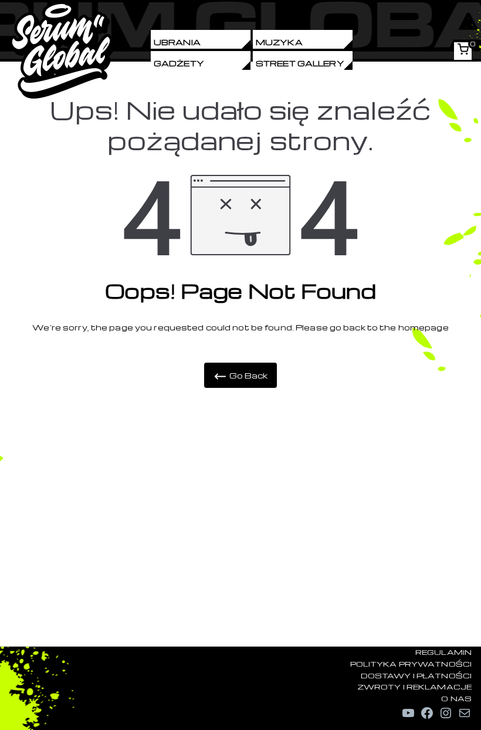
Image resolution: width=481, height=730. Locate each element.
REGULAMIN (443, 652)
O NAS (456, 698)
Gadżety (179, 63)
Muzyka (279, 42)
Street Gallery (300, 63)
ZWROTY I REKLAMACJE (414, 686)
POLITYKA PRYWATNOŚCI (411, 663)
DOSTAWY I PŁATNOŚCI (416, 675)
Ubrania (177, 42)
